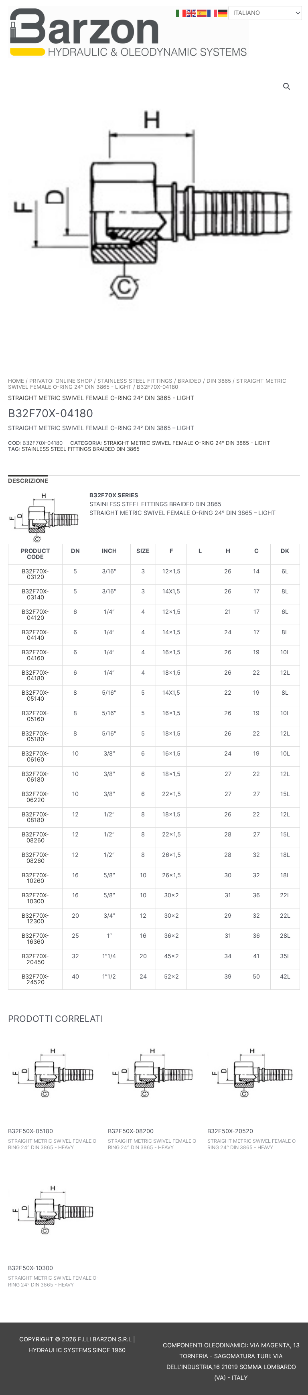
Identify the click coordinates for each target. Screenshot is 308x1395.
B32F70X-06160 (35, 756)
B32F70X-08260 (35, 837)
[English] (191, 12)
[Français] (212, 12)
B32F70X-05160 (35, 716)
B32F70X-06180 (35, 777)
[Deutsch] (223, 12)
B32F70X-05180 (35, 736)
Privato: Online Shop (60, 381)
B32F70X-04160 (35, 655)
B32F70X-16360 (35, 938)
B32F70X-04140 (35, 635)
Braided (189, 381)
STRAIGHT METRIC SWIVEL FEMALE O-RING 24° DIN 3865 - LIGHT (101, 398)
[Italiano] (181, 12)
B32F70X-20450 (35, 959)
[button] (287, 86)
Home (16, 381)
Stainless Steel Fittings (134, 381)
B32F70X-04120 (35, 614)
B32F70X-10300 (35, 898)
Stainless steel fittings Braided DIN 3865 (81, 449)
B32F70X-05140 (35, 695)
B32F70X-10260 (35, 878)
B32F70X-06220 (35, 797)
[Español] (202, 12)
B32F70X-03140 (35, 594)
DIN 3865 (219, 381)
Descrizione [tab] (28, 480)
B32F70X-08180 (35, 817)
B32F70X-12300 (35, 918)
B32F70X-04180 (35, 675)
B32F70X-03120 (35, 574)
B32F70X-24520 (35, 979)
